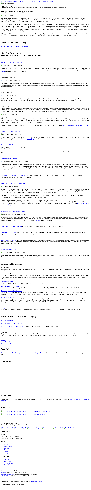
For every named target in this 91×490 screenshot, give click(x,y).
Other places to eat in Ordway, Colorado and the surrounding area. (19, 308)
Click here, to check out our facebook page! (39, 411)
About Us (7, 460)
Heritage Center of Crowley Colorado (11, 62)
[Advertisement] (45, 376)
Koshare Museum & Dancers (9, 249)
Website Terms (8, 463)
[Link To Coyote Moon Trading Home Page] (27, 1)
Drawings (7, 450)
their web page (31, 139)
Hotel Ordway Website (7, 320)
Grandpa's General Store (7, 474)
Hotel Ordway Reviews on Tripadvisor (12, 323)
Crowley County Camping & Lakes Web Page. (75, 125)
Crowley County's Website (40, 151)
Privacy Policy (8, 461)
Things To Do (8, 453)
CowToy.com (5, 475)
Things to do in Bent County (9, 232)
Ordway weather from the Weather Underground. (14, 46)
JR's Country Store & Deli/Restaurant (11, 291)
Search (6, 451)
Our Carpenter (8, 446)
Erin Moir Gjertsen (36, 481)
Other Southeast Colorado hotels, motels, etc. (13, 326)
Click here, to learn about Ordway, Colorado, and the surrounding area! (21, 353)
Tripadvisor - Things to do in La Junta (11, 226)
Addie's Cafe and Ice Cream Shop (10, 286)
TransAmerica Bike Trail (8, 145)
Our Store (7, 445)
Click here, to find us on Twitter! (36, 414)
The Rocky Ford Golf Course (9, 158)
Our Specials (7, 448)
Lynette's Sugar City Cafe (8, 297)
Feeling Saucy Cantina (7, 281)
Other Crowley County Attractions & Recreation (14, 175)
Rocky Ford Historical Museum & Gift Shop (13, 183)
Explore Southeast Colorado (9, 240)
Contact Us (7, 465)
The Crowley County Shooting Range (11, 131)
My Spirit (3, 472)
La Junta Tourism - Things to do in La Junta (13, 211)
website (3, 71)
